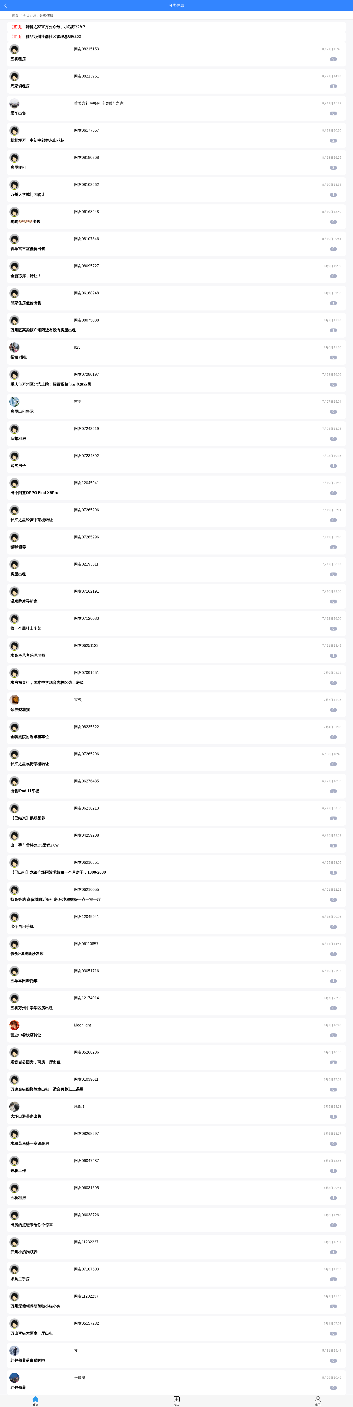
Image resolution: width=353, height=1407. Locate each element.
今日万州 (29, 15)
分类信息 (46, 15)
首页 (15, 15)
